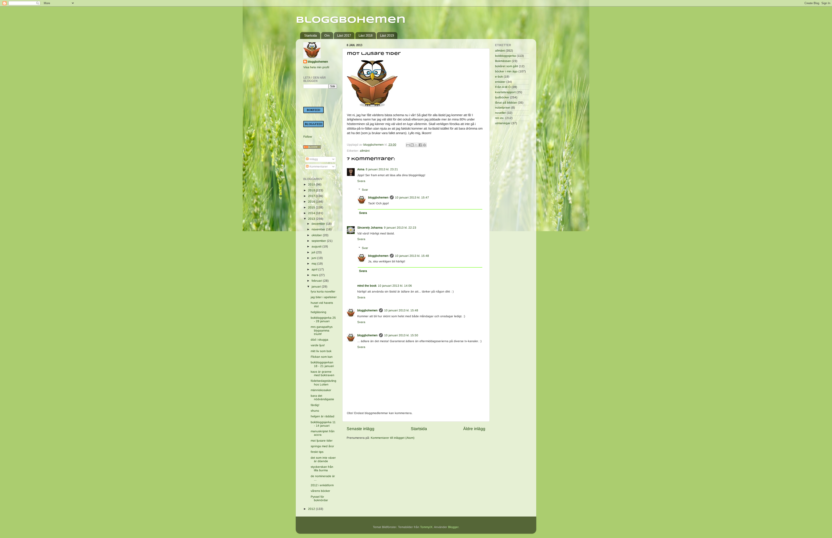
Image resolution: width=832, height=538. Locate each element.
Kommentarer (318, 166)
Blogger (453, 527)
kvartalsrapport (505, 92)
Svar (365, 189)
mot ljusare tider (322, 440)
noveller (500, 112)
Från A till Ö (503, 87)
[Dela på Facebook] (420, 145)
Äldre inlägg (474, 428)
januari (317, 286)
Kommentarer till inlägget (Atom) (392, 437)
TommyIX (426, 527)
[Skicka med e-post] (408, 145)
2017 (312, 196)
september (319, 240)
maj (314, 263)
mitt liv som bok (321, 351)
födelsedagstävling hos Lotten (323, 382)
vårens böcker (320, 490)
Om (327, 35)
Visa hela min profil (316, 67)
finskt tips (317, 451)
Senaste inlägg (360, 428)
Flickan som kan (322, 356)
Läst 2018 (365, 35)
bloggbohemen (378, 197)
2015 (312, 207)
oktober (317, 235)
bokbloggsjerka (505, 55)
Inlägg (313, 159)
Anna (360, 169)
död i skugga (319, 339)
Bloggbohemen (351, 20)
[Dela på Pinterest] (424, 145)
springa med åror (322, 446)
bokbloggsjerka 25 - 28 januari (323, 319)
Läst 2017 (344, 35)
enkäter (500, 81)
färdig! (315, 405)
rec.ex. (499, 118)
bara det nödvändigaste (322, 397)
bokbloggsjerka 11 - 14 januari (323, 424)
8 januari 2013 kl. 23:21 (382, 169)
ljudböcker (502, 97)
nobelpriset (502, 107)
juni (314, 258)
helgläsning (318, 312)
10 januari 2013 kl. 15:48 (412, 255)
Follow (307, 136)
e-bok (499, 76)
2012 (312, 508)
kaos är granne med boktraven (322, 373)
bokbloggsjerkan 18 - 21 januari (322, 364)
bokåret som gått (506, 66)
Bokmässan (503, 61)
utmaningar (502, 123)
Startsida (310, 35)
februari (317, 280)
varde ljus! (318, 345)
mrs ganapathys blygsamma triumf (322, 330)
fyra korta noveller (323, 291)
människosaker (321, 390)
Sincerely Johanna (370, 227)
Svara (361, 181)
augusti (317, 246)
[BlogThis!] (412, 145)
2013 (312, 218)
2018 (312, 190)
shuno (315, 410)
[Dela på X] (416, 145)
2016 (312, 201)
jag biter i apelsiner (324, 297)
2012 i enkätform (322, 485)
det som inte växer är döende (323, 459)
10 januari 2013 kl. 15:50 (401, 335)
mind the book (367, 285)
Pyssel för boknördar (319, 498)
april (315, 269)
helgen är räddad (322, 416)
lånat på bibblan (506, 102)
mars (315, 275)
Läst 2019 (387, 35)
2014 (312, 213)
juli (314, 252)
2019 (312, 184)
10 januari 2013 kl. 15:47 (412, 197)
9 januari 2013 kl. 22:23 (400, 227)
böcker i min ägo (506, 71)
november (319, 229)
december (319, 223)
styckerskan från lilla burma (322, 468)
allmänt (365, 150)
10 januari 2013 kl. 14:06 (395, 285)
